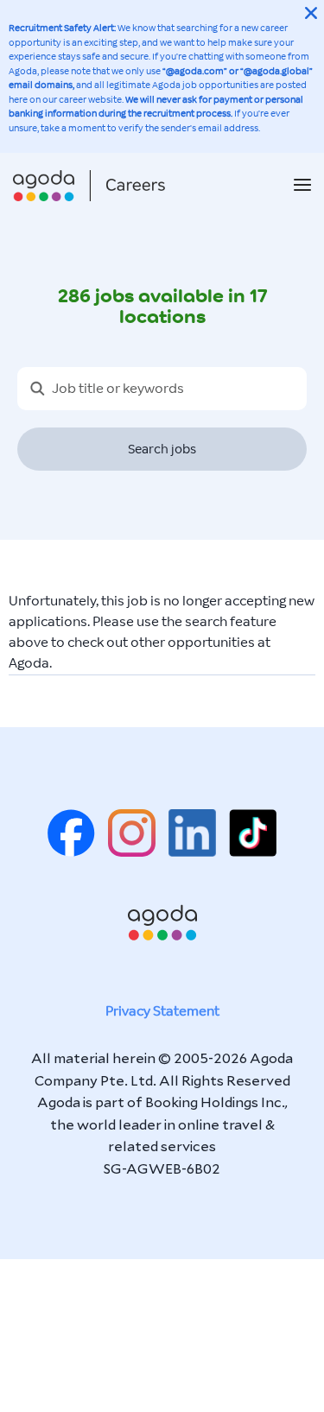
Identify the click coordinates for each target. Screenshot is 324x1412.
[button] (302, 186)
